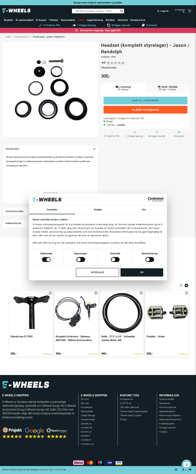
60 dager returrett (167, 427)
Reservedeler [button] (68, 20)
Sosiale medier (88, 419)
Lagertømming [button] (95, 20)
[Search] (121, 11)
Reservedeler (22, 37)
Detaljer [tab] (98, 209)
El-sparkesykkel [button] (24, 20)
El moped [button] (41, 20)
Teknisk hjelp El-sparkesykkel (134, 411)
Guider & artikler (166, 399)
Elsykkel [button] (8, 20)
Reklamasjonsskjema (169, 415)
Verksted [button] (123, 20)
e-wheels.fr (86, 440)
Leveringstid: (110, 118)
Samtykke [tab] (52, 209)
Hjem (7, 37)
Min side (85, 403)
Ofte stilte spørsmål (129, 407)
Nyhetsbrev (164, 403)
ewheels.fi (85, 436)
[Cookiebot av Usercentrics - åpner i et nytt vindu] (150, 199)
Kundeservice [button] (137, 20)
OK (142, 272)
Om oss (85, 399)
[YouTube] (190, 469)
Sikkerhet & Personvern (170, 419)
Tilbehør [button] (53, 20)
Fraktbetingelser (167, 423)
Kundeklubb (86, 407)
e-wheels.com (87, 444)
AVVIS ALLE (97, 272)
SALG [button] (81, 20)
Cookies (163, 432)
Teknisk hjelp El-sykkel (130, 415)
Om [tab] (144, 209)
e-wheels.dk (86, 427)
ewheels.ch (86, 432)
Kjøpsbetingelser (167, 411)
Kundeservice (126, 399)
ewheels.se (86, 423)
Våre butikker (87, 411)
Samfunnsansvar (167, 407)
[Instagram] (176, 469)
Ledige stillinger (88, 415)
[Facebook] (183, 469)
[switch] (80, 259)
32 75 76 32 (125, 403)
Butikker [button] (110, 20)
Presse (123, 419)
